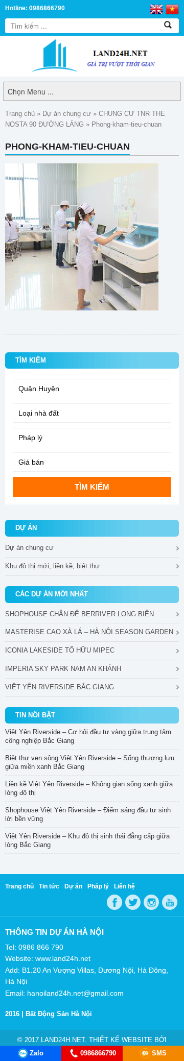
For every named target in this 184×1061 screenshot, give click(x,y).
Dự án (73, 886)
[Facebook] (114, 902)
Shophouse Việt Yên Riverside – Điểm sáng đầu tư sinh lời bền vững (88, 814)
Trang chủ (20, 113)
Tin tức (49, 886)
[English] (156, 9)
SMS (159, 1053)
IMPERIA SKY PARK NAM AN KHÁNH (63, 668)
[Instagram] (151, 902)
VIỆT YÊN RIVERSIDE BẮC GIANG (59, 687)
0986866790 (98, 1053)
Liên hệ (124, 886)
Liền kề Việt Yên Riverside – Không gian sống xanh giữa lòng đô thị (89, 788)
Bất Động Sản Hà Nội (59, 1014)
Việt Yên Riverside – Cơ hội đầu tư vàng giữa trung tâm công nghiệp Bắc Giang (88, 736)
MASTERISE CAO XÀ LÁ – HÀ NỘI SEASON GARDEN (89, 632)
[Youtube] (169, 902)
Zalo (36, 1053)
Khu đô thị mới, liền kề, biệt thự (52, 566)
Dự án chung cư (66, 113)
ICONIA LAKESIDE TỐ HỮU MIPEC (59, 650)
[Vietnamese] (172, 9)
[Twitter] (133, 902)
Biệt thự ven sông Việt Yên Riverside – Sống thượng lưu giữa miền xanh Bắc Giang (89, 762)
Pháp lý (98, 886)
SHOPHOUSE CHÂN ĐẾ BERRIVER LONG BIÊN (79, 614)
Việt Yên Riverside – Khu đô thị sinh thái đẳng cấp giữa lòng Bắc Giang (87, 840)
